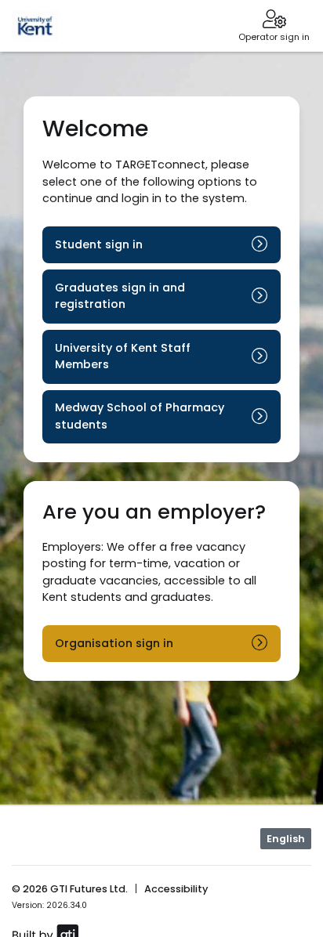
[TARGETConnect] (35, 25)
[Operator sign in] (274, 20)
